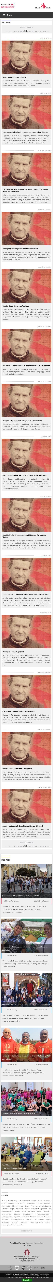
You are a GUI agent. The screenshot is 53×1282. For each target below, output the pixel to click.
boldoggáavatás (43, 1214)
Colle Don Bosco (37, 1222)
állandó (14, 1206)
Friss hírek (6, 22)
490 (29, 31)
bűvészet (28, 1219)
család (47, 1222)
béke (39, 1211)
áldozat (47, 1203)
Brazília (41, 1217)
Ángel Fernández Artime (19, 1209)
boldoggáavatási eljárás (10, 1217)
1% (6, 1201)
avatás (17, 1211)
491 (33, 31)
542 (41, 31)
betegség (46, 1211)
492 (36, 31)
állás (21, 1206)
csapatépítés (6, 1225)
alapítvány (20, 1203)
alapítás (11, 1203)
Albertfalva (31, 1203)
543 (44, 31)
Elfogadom (27, 1280)
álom (27, 1206)
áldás (40, 1203)
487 (17, 31)
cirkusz (15, 1222)
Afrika (40, 1201)
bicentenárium (28, 1214)
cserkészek (16, 1225)
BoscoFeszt (25, 1217)
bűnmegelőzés (16, 1219)
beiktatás (31, 1211)
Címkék (5, 1195)
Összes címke (26, 1231)
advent (33, 1201)
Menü (9, 15)
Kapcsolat (27, 1245)
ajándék (47, 1201)
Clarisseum (24, 1222)
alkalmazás (6, 1206)
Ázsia (24, 1211)
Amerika (34, 1206)
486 (13, 31)
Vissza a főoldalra (26, 27)
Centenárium (39, 1219)
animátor (34, 1209)
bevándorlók (6, 1214)
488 (21, 31)
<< (6, 31)
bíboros (17, 1214)
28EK (11, 1201)
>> (48, 31)
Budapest (5, 1219)
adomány (25, 1201)
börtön (33, 1217)
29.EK (17, 1201)
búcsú (48, 1217)
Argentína (43, 1209)
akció (3, 1203)
